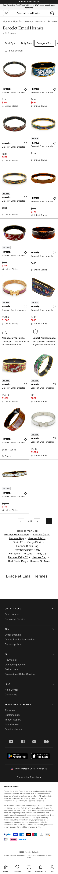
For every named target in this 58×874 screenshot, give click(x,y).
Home (6, 21)
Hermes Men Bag (27, 531)
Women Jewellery (35, 21)
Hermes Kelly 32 (18, 557)
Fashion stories (13, 729)
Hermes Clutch (41, 534)
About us (10, 710)
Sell (7, 654)
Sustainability (12, 715)
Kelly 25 (41, 553)
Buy (7, 629)
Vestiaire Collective (18, 704)
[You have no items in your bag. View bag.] (52, 13)
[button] (52, 13)
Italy (29, 858)
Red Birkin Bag (17, 561)
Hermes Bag (16, 538)
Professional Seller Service (20, 674)
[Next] (37, 521)
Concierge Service (15, 619)
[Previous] (21, 521)
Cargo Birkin (34, 542)
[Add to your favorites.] (25, 89)
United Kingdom (17, 855)
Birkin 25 (17, 542)
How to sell (11, 660)
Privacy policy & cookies (28, 777)
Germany (42, 855)
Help (7, 684)
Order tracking (13, 634)
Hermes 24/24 (37, 538)
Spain (50, 855)
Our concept (12, 614)
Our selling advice (15, 664)
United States (31, 855)
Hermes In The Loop (20, 553)
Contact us (11, 694)
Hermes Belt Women (16, 534)
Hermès (17, 21)
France (6, 855)
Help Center (11, 689)
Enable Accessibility (29, 1)
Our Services (13, 609)
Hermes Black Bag (27, 546)
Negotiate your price (13, 338)
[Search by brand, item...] (6, 13)
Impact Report (13, 719)
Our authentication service (20, 639)
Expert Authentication (45, 338)
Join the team (12, 724)
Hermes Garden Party (27, 550)
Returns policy (13, 644)
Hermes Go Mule (40, 561)
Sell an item (11, 669)
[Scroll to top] (49, 521)
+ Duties (12, 449)
